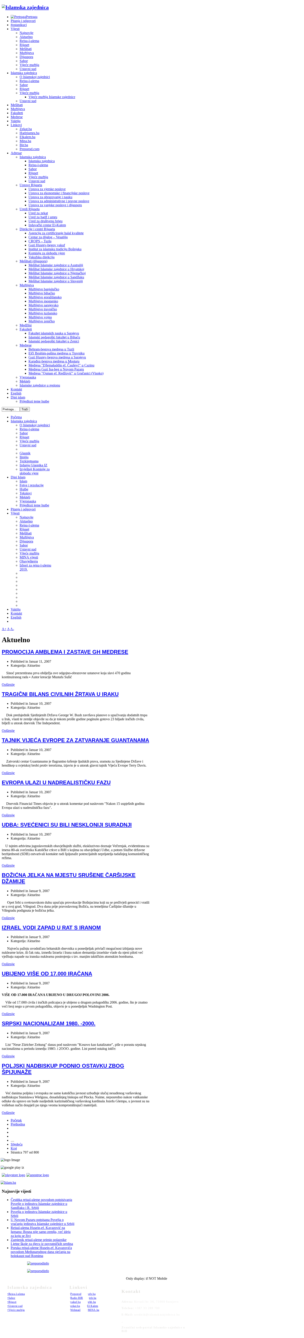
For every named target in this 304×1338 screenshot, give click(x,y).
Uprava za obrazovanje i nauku (50, 197)
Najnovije (26, 33)
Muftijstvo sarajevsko (43, 305)
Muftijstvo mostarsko (43, 301)
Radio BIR (76, 1298)
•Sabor (11, 1298)
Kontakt (16, 389)
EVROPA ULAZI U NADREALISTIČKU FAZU (56, 782)
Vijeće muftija (29, 65)
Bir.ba (24, 145)
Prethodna (18, 1124)
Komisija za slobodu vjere (46, 253)
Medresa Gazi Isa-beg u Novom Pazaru (56, 369)
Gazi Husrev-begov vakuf (46, 245)
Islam (23, 481)
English (16, 393)
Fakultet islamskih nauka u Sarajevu (53, 333)
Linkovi (16, 125)
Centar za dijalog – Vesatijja (48, 237)
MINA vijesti (29, 557)
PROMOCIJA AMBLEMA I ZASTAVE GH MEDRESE (65, 652)
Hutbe (24, 489)
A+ (4, 629)
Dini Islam (18, 477)
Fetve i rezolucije (32, 485)
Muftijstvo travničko (42, 309)
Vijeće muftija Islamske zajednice (51, 97)
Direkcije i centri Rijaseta (37, 229)
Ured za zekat (38, 213)
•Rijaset (11, 1302)
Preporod (75, 1293)
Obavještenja (29, 561)
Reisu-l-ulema (29, 41)
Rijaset (24, 45)
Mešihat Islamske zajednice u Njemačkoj (57, 273)
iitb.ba (92, 1298)
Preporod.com (29, 149)
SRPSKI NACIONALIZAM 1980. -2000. (48, 1023)
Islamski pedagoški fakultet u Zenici (53, 341)
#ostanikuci (19, 25)
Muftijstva (27, 53)
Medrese (17, 117)
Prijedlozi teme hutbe (34, 401)
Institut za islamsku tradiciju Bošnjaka (54, 249)
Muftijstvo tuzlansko (42, 313)
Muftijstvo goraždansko (45, 297)
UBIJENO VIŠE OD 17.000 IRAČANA (47, 974)
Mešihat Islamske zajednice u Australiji (55, 265)
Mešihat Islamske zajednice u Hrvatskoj (56, 269)
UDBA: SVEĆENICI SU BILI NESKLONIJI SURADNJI (67, 825)
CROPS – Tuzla (39, 241)
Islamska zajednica (24, 73)
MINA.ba (93, 1310)
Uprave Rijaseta (31, 185)
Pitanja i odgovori (23, 21)
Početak (16, 1120)
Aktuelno (26, 37)
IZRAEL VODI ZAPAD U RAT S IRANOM (51, 928)
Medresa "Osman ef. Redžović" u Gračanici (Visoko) (65, 373)
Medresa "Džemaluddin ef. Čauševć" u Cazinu (61, 365)
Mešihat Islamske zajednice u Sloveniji (55, 281)
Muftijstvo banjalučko (43, 289)
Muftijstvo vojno (40, 317)
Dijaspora (26, 57)
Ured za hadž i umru (42, 217)
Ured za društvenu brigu (45, 221)
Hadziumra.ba (29, 133)
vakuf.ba (75, 1302)
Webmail (75, 1310)
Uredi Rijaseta (30, 209)
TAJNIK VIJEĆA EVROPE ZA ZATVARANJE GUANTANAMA (75, 740)
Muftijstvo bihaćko (41, 293)
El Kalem (92, 1306)
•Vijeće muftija (16, 1310)
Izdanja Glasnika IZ (33, 465)
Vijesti (15, 29)
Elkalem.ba (27, 137)
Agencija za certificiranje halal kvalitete (56, 233)
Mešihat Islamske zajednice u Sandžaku (56, 277)
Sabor (24, 61)
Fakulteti (17, 113)
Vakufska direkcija (41, 257)
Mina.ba (25, 141)
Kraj (14, 1148)
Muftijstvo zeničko (41, 321)
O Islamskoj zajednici (35, 77)
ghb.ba (92, 1302)
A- (12, 629)
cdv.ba (92, 1293)
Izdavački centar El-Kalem (47, 225)
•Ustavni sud (14, 1306)
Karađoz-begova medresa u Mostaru (53, 361)
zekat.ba (75, 1306)
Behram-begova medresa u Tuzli (51, 349)
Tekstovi (26, 493)
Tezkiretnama (29, 461)
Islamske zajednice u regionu (40, 385)
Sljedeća (16, 1144)
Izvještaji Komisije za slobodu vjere (35, 471)
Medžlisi (26, 325)
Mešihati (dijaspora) (33, 261)
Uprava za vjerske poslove (47, 189)
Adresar (16, 153)
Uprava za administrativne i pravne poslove (58, 201)
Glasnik (25, 453)
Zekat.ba (26, 129)
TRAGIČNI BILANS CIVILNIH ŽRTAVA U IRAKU (60, 694)
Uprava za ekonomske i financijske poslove (58, 193)
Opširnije (8, 684)
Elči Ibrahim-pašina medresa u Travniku (56, 353)
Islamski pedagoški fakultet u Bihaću (54, 337)
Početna (16, 417)
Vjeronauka (28, 377)
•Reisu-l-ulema (16, 1293)
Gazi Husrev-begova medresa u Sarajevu (57, 357)
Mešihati (26, 49)
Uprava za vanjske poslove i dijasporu (55, 205)
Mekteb (25, 381)
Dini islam (18, 397)
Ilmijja (24, 457)
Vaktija (15, 121)
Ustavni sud (28, 69)
